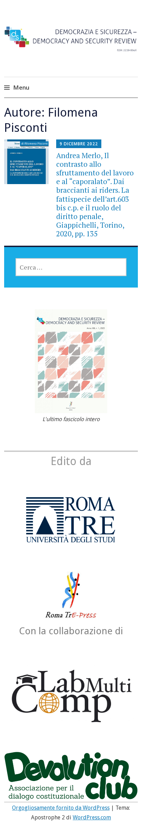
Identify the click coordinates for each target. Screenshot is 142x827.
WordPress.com (92, 817)
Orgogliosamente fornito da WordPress (61, 808)
